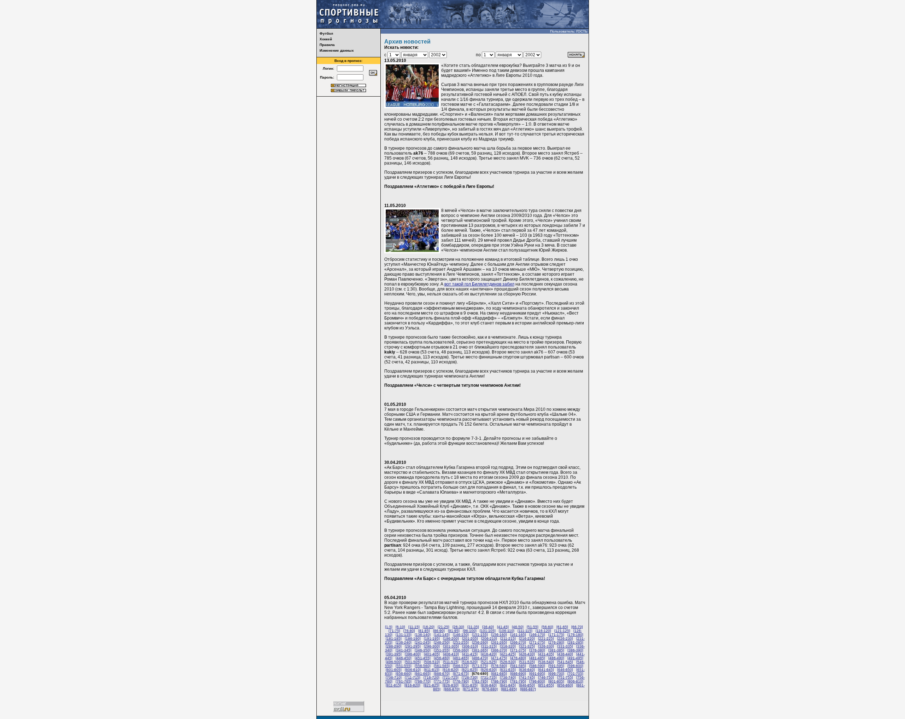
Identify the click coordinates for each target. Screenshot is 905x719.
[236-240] (403, 642)
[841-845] (508, 685)
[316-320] (508, 646)
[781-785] (480, 681)
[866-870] (452, 689)
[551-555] (403, 666)
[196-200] (451, 638)
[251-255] (461, 642)
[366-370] (499, 650)
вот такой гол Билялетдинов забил (479, 284)
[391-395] (394, 654)
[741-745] (527, 677)
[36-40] (488, 627)
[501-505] (413, 662)
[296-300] (432, 646)
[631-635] (508, 670)
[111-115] (525, 631)
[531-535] (527, 662)
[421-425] (508, 654)
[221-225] (546, 638)
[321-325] (527, 646)
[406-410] (451, 654)
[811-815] (393, 685)
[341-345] (403, 650)
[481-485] (537, 658)
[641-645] (546, 670)
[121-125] (562, 631)
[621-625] (470, 670)
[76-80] (409, 631)
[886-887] (528, 689)
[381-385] (556, 650)
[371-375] (518, 650)
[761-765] (403, 681)
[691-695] (537, 673)
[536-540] (546, 662)
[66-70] (577, 627)
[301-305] (451, 646)
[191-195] (432, 638)
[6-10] (400, 627)
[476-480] (518, 658)
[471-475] (499, 658)
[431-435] (546, 654)
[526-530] (508, 662)
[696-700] (556, 673)
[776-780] (461, 681)
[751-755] (565, 677)
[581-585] (518, 666)
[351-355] (442, 650)
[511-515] (451, 662)
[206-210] (489, 638)
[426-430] (527, 654)
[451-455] (423, 658)
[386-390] (575, 650)
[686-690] (518, 673)
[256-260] (480, 642)
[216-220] (527, 638)
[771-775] (442, 681)
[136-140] (423, 635)
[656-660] (403, 673)
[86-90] (439, 631)
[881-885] (509, 689)
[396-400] (413, 654)
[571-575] (480, 666)
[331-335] (565, 646)
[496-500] (394, 662)
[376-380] (537, 650)
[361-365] (480, 650)
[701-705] (575, 673)
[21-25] (443, 627)
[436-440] (565, 654)
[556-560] (423, 666)
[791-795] (518, 681)
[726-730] (470, 677)
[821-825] (431, 685)
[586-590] (537, 666)
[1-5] (388, 627)
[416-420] (489, 654)
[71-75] (394, 631)
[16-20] (428, 627)
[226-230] (565, 638)
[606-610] (413, 670)
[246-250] (442, 642)
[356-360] (461, 650)
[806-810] (575, 681)
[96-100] (470, 631)
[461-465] (461, 658)
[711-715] (412, 677)
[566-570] (461, 666)
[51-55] (532, 627)
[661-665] (423, 673)
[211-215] (508, 638)
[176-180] (575, 635)
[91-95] (454, 631)
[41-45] (503, 627)
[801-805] (556, 681)
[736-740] (508, 677)
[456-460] (442, 658)
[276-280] (556, 642)
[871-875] (471, 689)
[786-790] (499, 681)
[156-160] (499, 635)
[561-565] (442, 666)
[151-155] (480, 635)
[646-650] (565, 670)
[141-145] (442, 635)
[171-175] (556, 635)
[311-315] (489, 646)
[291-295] (413, 646)
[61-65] (562, 627)
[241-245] (423, 642)
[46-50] (518, 627)
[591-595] (556, 666)
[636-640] (527, 670)
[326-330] (546, 646)
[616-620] (451, 670)
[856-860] (565, 685)
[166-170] (537, 635)
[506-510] (432, 662)
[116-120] (543, 631)
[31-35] (473, 627)
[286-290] (394, 646)
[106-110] (506, 631)
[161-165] (518, 635)
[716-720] (431, 677)
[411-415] (470, 654)
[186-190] (413, 638)
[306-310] (470, 646)
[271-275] (537, 642)
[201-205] (470, 638)
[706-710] (394, 677)
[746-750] (546, 677)
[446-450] (403, 658)
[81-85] (424, 631)
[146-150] (461, 635)
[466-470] (480, 658)
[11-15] (414, 627)
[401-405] (432, 654)
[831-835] (470, 685)
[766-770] (423, 681)
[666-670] (442, 673)
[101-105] (488, 631)
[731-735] (489, 677)
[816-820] (412, 685)
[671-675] (461, 673)
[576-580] (499, 666)
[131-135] (403, 635)
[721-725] (451, 677)
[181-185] (394, 638)
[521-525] (489, 662)
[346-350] (423, 650)
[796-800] (537, 681)
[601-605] (394, 670)
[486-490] (556, 658)
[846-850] (527, 685)
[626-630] (489, 670)
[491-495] (575, 658)
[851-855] (546, 685)
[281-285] (575, 642)
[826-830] (451, 685)
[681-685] (499, 673)
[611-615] (431, 670)
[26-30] (458, 627)
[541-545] (565, 662)
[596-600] (575, 666)
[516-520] (470, 662)
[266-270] (518, 642)
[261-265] (499, 642)
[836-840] (489, 685)
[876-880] (490, 689)
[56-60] (547, 627)
